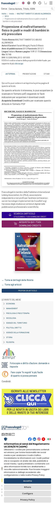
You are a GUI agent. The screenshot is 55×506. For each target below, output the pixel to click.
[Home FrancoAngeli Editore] (10, 3)
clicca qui (19, 63)
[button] (22, 3)
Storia (9, 337)
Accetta (27, 481)
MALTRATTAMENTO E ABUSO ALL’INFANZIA (34, 14)
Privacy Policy (27, 499)
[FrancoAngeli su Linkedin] (6, 435)
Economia (10, 304)
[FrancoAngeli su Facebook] (3, 435)
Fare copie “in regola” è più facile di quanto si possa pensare (27, 374)
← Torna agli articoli (11, 284)
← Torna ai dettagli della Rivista (17, 280)
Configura (27, 493)
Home (4, 14)
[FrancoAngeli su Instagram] (9, 435)
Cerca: (4, 8)
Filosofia (10, 342)
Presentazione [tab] (29, 74)
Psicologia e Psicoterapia (17, 313)
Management (12, 309)
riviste (11, 14)
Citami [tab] (47, 74)
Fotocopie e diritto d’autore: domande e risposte (29, 365)
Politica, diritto (13, 328)
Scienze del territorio (16, 323)
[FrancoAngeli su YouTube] (13, 435)
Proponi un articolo (27, 291)
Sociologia (11, 318)
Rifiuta (27, 487)
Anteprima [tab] (10, 74)
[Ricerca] (52, 9)
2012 (7, 16)
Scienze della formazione (17, 333)
